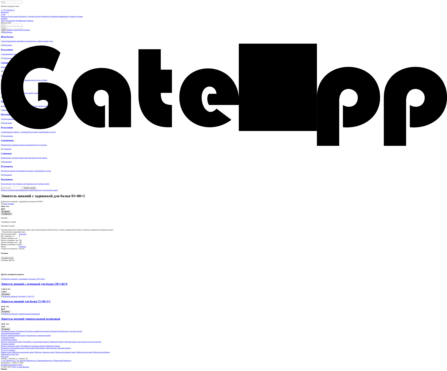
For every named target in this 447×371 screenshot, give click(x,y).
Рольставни (30, 348)
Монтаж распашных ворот (65, 352)
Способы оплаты (75, 331)
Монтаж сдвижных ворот (45, 352)
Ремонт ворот (6, 352)
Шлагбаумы (40, 348)
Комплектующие (27, 190)
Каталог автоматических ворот (13, 335)
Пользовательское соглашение (13, 331)
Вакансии (55, 331)
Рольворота (5, 348)
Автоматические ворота (10, 333)
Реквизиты (63, 331)
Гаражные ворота (8, 338)
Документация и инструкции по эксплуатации (82, 342)
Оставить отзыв (7, 258)
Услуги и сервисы (8, 350)
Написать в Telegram (36, 361)
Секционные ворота (9, 340)
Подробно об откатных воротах (33, 346)
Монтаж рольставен (85, 352)
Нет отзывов (9, 204)
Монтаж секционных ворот (23, 352)
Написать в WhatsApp (52, 361)
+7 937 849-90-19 (7, 361)
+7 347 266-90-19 (21, 361)
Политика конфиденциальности (38, 331)
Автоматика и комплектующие (38, 335)
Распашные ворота (17, 348)
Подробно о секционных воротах (36, 342)
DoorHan (22, 247)
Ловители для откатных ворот (46, 190)
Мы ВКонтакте (7, 365)
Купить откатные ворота (10, 190)
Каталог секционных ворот (12, 342)
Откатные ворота (8, 344)
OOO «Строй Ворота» (20, 367)
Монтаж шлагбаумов (101, 352)
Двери (47, 348)
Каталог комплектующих (61, 348)
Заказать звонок (29, 188)
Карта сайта (17, 365)
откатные (22, 234)
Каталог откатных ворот (10, 346)
